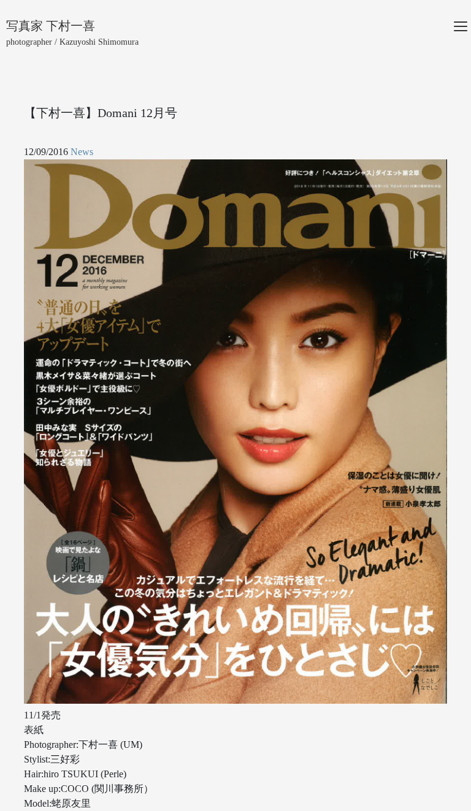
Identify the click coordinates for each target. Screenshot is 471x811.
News (82, 152)
